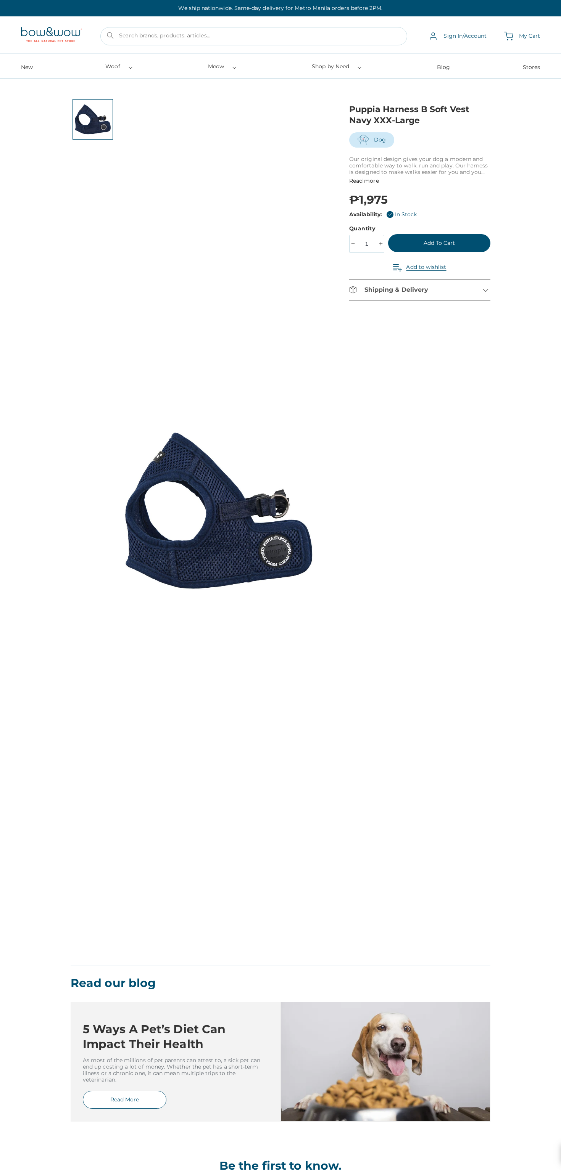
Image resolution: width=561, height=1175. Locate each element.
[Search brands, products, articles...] (110, 35)
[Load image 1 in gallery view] (93, 119)
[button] (118, 68)
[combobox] (253, 36)
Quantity (363, 228)
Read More (124, 1099)
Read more (364, 180)
